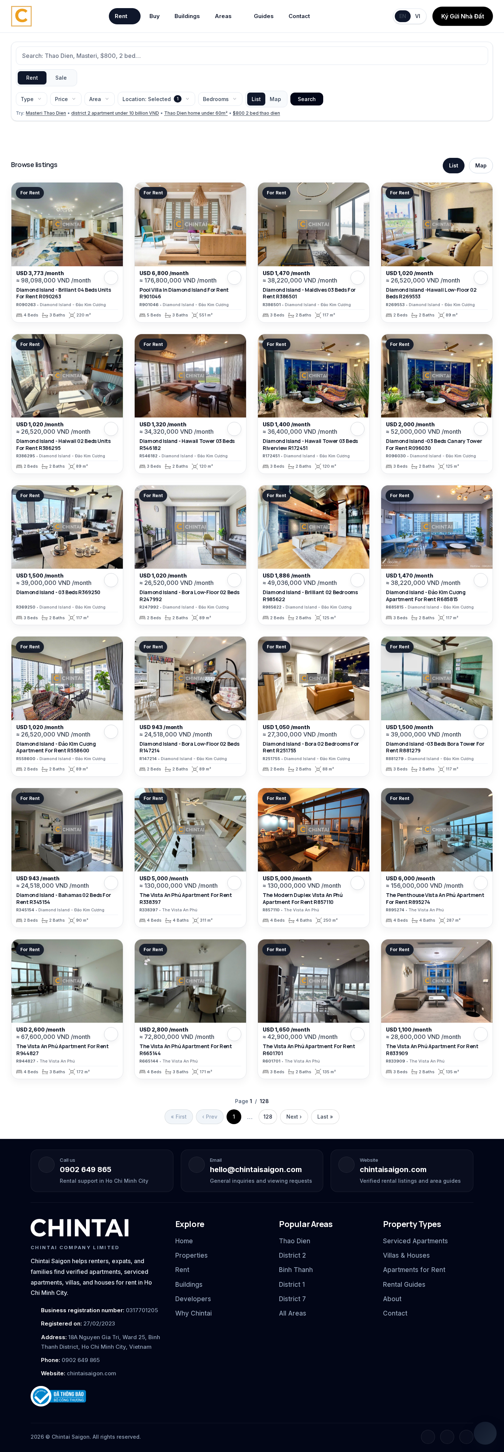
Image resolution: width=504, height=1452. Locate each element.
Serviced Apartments (415, 1241)
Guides (264, 16)
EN (402, 16)
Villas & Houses (406, 1255)
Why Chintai (193, 1313)
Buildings (187, 16)
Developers (193, 1299)
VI (417, 16)
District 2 (292, 1255)
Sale (61, 77)
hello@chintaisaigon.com (256, 1169)
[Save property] (111, 278)
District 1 (292, 1284)
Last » (325, 1116)
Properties (191, 1255)
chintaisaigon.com (393, 1169)
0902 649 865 (85, 1169)
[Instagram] (447, 1437)
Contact (299, 16)
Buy (154, 16)
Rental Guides (404, 1284)
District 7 (292, 1299)
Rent (121, 16)
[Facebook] (428, 1437)
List (256, 99)
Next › (294, 1116)
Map (275, 99)
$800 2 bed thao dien (256, 113)
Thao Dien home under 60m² (196, 113)
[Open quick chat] (485, 1433)
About (392, 1299)
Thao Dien (294, 1241)
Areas (223, 16)
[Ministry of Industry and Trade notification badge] (96, 1396)
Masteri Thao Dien (46, 113)
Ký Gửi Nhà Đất (462, 16)
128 (267, 1116)
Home (184, 1241)
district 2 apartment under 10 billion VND (115, 113)
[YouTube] (466, 1437)
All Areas (292, 1313)
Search (307, 99)
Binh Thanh (296, 1269)
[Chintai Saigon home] (79, 1228)
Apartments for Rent (414, 1269)
